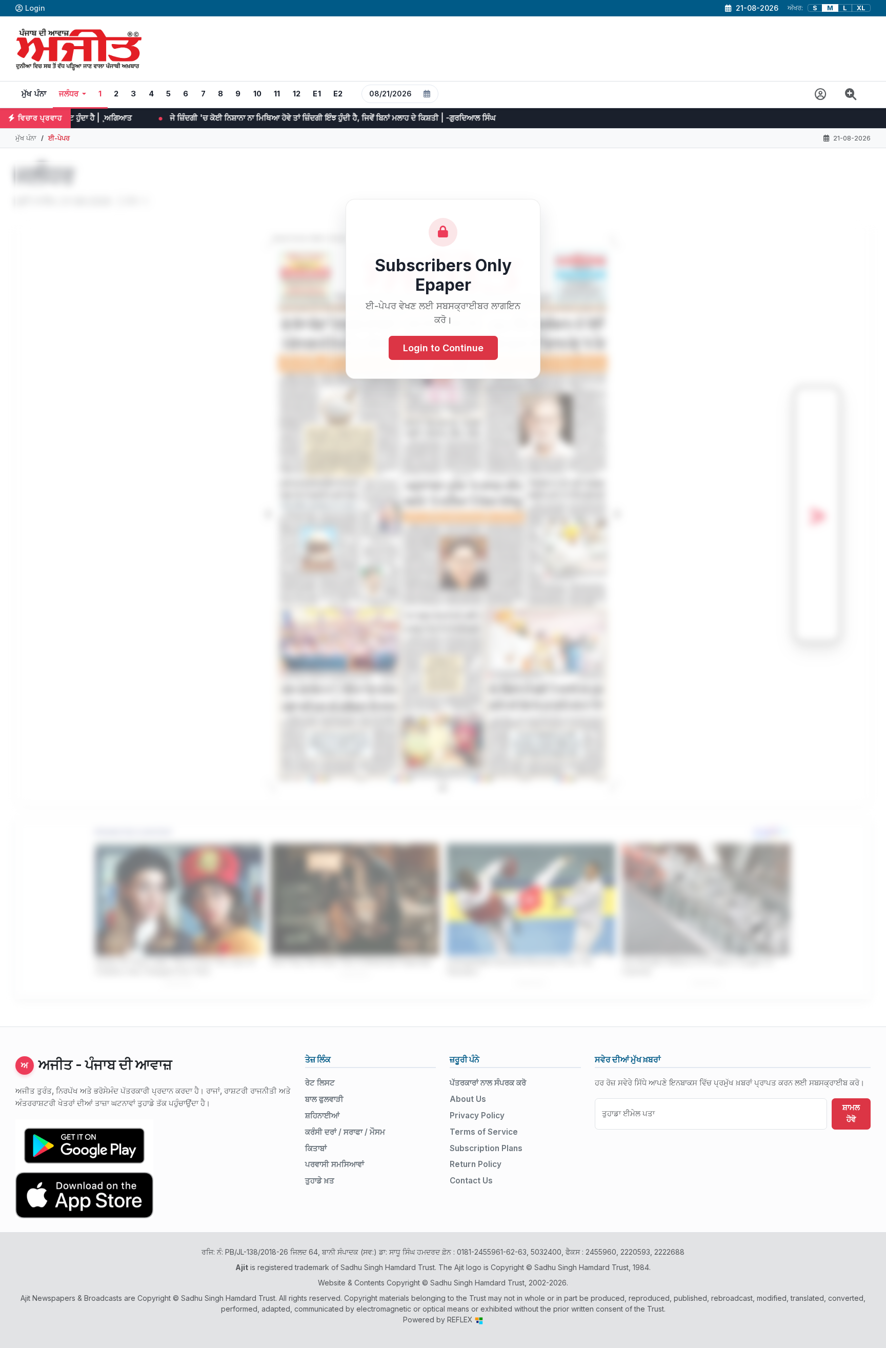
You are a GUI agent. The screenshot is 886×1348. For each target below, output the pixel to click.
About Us (468, 1099)
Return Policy (475, 1164)
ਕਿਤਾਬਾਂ (316, 1148)
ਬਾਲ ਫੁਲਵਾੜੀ (324, 1099)
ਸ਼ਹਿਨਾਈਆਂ (322, 1115)
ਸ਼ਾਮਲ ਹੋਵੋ (851, 1113)
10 (257, 93)
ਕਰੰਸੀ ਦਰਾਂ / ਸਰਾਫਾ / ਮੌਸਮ (345, 1132)
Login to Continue (443, 348)
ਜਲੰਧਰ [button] (69, 93)
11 (277, 93)
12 (297, 93)
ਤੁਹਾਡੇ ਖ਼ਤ (319, 1180)
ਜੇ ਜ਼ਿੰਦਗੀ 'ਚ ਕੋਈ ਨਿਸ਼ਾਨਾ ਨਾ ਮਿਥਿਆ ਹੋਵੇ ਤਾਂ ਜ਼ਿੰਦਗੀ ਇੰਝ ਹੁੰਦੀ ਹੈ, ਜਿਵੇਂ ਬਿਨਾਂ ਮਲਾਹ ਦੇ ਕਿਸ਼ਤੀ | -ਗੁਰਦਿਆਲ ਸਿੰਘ (212, 118)
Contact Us (471, 1180)
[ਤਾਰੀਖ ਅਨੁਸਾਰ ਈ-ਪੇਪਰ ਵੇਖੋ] (400, 95)
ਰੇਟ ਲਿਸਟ (320, 1083)
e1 (317, 93)
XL (861, 8)
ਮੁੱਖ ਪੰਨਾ (34, 93)
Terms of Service (484, 1132)
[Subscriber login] (821, 94)
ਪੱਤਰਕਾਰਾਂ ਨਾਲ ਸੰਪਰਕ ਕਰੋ (488, 1083)
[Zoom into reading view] (851, 94)
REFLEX (461, 1319)
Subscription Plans (486, 1148)
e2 (338, 93)
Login (35, 8)
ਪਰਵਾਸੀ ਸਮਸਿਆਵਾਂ (334, 1164)
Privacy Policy (477, 1115)
